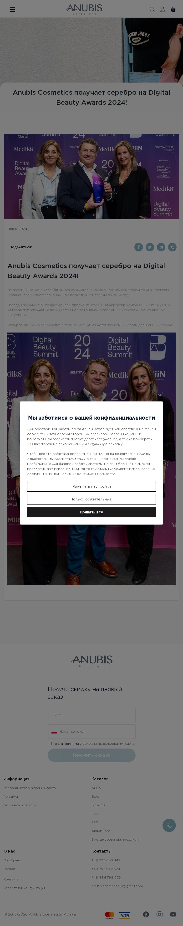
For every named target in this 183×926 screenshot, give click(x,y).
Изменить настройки (91, 486)
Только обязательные (91, 499)
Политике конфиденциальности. (88, 474)
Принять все (91, 512)
